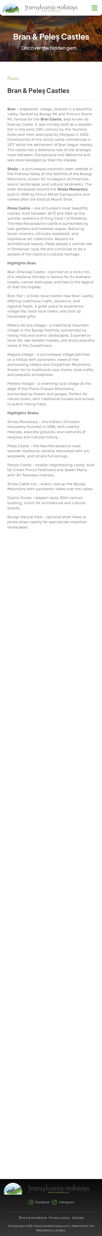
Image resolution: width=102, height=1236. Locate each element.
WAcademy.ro (45, 1230)
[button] (95, 8)
